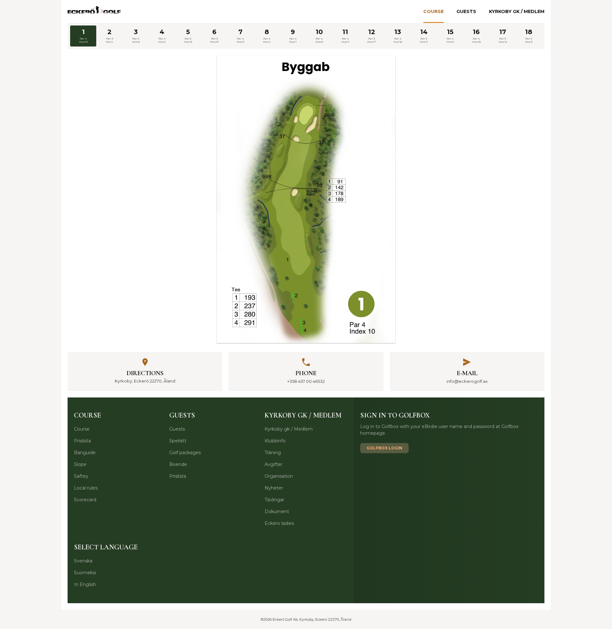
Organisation (279, 476)
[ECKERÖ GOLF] (95, 11)
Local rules (86, 488)
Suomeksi (85, 572)
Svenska (83, 561)
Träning (273, 452)
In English (85, 584)
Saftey (81, 476)
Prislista (82, 441)
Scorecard (85, 500)
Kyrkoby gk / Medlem (516, 11)
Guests (466, 11)
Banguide (85, 452)
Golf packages (185, 452)
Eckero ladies (279, 523)
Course (433, 11)
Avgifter (273, 464)
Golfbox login (384, 448)
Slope (80, 464)
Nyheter (274, 488)
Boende (178, 464)
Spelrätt (177, 441)
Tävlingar (274, 500)
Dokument (277, 511)
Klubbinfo (275, 441)
